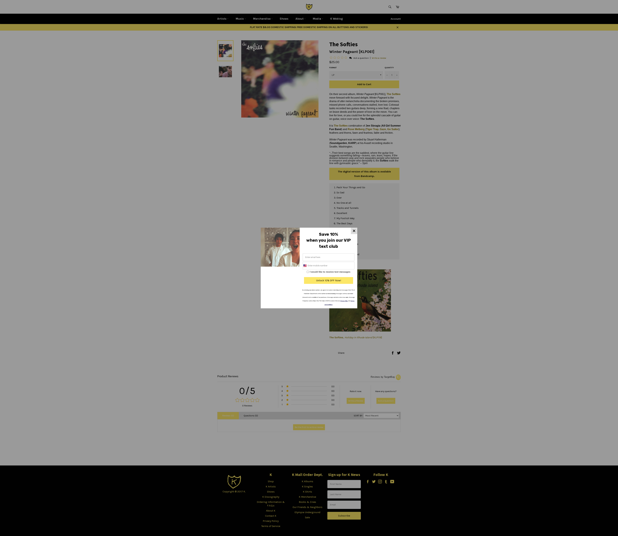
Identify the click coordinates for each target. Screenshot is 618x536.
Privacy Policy (344, 301)
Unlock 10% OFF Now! (328, 280)
